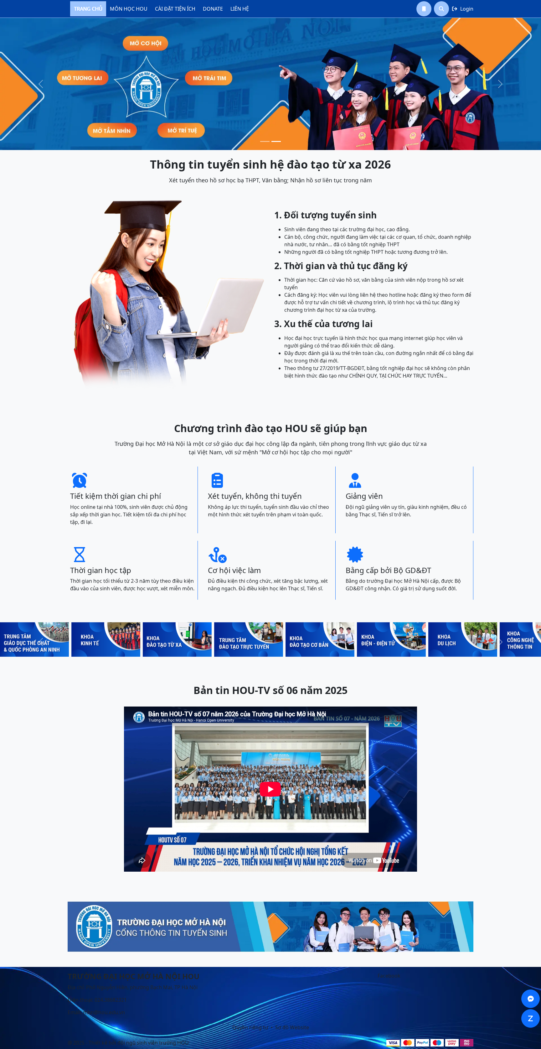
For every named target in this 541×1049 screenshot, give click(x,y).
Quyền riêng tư (250, 1027)
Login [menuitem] (462, 8)
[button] (423, 8)
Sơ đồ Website (292, 1027)
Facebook (389, 975)
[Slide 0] (265, 141)
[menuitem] (88, 8)
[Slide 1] (276, 141)
